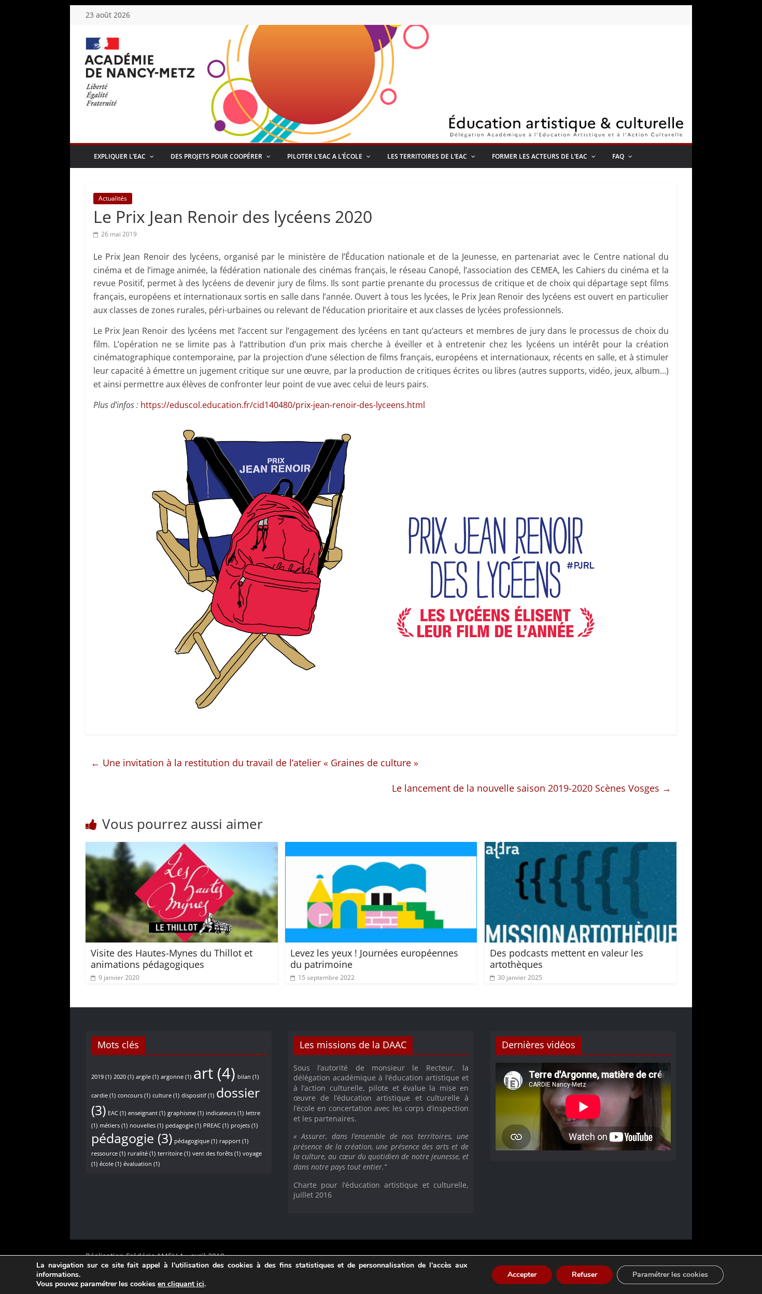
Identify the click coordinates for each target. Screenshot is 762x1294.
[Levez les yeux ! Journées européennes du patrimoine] (381, 848)
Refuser (584, 1274)
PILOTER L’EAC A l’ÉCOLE (324, 156)
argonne (176, 1076)
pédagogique (195, 1141)
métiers (114, 1125)
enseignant (146, 1113)
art (214, 1073)
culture (165, 1095)
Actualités (112, 198)
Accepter (522, 1274)
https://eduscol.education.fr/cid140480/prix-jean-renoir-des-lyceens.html (282, 405)
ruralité (142, 1153)
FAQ (618, 156)
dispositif (197, 1095)
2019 (101, 1076)
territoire (174, 1153)
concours (134, 1095)
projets (244, 1125)
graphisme (185, 1113)
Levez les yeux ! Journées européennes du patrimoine (374, 959)
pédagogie (131, 1138)
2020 (124, 1076)
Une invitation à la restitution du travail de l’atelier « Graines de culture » (254, 762)
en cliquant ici (181, 1284)
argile (147, 1076)
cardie (103, 1095)
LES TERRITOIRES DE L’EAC (427, 156)
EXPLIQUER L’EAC (120, 156)
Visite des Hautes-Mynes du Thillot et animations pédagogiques (171, 959)
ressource (108, 1153)
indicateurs (225, 1113)
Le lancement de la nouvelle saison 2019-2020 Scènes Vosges (531, 788)
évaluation (141, 1164)
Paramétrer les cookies (670, 1274)
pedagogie (183, 1125)
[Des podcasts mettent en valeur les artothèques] (581, 848)
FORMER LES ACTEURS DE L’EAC (539, 156)
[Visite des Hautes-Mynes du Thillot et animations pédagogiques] (182, 848)
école (110, 1164)
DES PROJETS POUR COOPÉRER (216, 156)
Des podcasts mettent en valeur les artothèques (566, 959)
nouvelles (146, 1125)
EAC (117, 1113)
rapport (233, 1141)
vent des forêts (216, 1153)
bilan (248, 1076)
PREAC (216, 1125)
